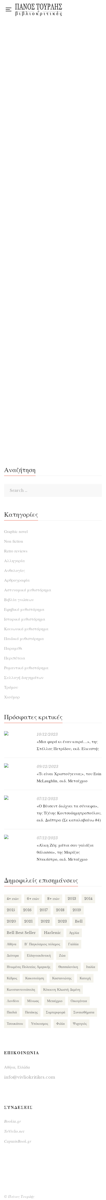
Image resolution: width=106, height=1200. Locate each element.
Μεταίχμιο (55, 1001)
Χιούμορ (12, 697)
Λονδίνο (13, 1001)
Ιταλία (90, 966)
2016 (27, 910)
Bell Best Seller (21, 932)
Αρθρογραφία (17, 580)
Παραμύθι (13, 648)
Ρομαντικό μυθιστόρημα (26, 667)
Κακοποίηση (34, 978)
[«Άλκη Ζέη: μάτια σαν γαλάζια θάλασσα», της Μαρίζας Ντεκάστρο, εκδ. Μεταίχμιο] (17, 837)
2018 (60, 910)
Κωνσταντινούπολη (21, 989)
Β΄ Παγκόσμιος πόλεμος (42, 944)
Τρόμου (11, 687)
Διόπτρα (13, 955)
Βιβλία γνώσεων (19, 599)
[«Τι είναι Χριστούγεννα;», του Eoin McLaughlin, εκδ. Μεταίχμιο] (17, 765)
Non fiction (13, 541)
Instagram (89, 9)
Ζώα (62, 955)
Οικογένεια (79, 1001)
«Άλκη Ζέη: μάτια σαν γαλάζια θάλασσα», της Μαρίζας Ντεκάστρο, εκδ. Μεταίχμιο (65, 852)
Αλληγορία (14, 560)
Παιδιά (12, 1012)
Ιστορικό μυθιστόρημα (24, 619)
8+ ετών (53, 898)
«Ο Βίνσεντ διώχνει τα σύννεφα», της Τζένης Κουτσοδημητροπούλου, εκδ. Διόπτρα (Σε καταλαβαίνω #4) (69, 813)
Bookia (100, 9)
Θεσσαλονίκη (68, 966)
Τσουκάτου (15, 1023)
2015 (11, 910)
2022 (45, 921)
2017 (44, 910)
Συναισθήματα (83, 1012)
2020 (11, 921)
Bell (79, 921)
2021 (28, 921)
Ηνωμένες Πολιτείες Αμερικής (28, 966)
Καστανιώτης (61, 978)
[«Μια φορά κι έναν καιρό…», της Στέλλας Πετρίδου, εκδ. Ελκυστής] (17, 733)
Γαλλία (73, 944)
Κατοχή (85, 978)
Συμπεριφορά (55, 1012)
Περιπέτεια (14, 658)
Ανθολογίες (14, 570)
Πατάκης (31, 1012)
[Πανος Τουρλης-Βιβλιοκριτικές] (38, 9)
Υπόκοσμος (39, 1023)
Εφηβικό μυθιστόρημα (24, 609)
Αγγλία (74, 932)
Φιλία (60, 1023)
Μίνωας (33, 1001)
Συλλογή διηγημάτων (23, 677)
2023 (62, 921)
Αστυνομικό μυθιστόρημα (27, 589)
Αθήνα (11, 944)
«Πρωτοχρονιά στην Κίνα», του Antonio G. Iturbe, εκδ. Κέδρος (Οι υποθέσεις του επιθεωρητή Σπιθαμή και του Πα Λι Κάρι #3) (53, 413)
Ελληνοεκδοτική (39, 955)
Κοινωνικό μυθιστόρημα (26, 628)
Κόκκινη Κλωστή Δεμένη (61, 989)
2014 (88, 898)
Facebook (78, 9)
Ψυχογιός (80, 1023)
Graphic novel (16, 531)
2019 (77, 910)
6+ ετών (33, 898)
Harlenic (52, 932)
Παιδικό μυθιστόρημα (24, 638)
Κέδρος (12, 978)
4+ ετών (13, 898)
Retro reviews (15, 550)
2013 (72, 898)
